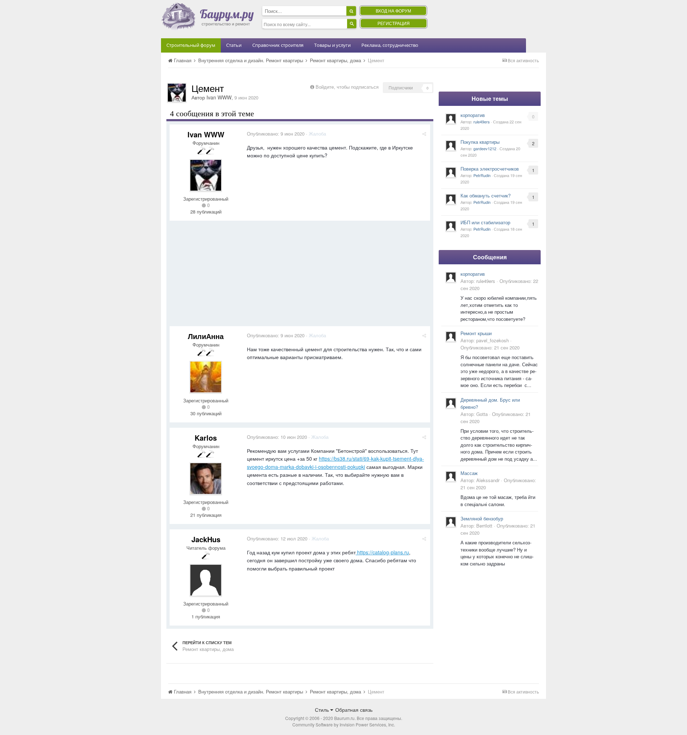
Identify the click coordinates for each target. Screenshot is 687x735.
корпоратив (473, 115)
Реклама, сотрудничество (389, 45)
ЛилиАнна (206, 336)
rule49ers (481, 121)
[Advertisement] (300, 276)
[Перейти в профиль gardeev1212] (450, 145)
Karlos (206, 437)
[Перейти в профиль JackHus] (206, 580)
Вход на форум (393, 11)
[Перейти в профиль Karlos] (206, 478)
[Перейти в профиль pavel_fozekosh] (450, 336)
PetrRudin (482, 175)
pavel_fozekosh (492, 340)
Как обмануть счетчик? (486, 195)
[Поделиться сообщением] (424, 133)
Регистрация (393, 23)
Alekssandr (488, 480)
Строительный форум (190, 45)
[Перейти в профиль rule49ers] (450, 118)
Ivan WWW (219, 97)
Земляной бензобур (482, 518)
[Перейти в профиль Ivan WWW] (176, 92)
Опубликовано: (275, 133)
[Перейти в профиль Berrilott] (450, 521)
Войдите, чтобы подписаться (347, 86)
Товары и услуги (332, 45)
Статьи (234, 45)
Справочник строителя (277, 45)
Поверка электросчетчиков (490, 168)
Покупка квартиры (480, 141)
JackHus (205, 539)
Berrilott (484, 525)
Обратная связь (353, 709)
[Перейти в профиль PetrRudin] (450, 172)
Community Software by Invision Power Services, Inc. (343, 724)
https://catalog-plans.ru (382, 552)
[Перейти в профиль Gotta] (450, 403)
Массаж (469, 473)
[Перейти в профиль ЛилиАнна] (206, 377)
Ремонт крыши (476, 333)
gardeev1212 (484, 148)
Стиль (322, 709)
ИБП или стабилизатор (485, 222)
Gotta (482, 414)
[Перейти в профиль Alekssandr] (450, 476)
